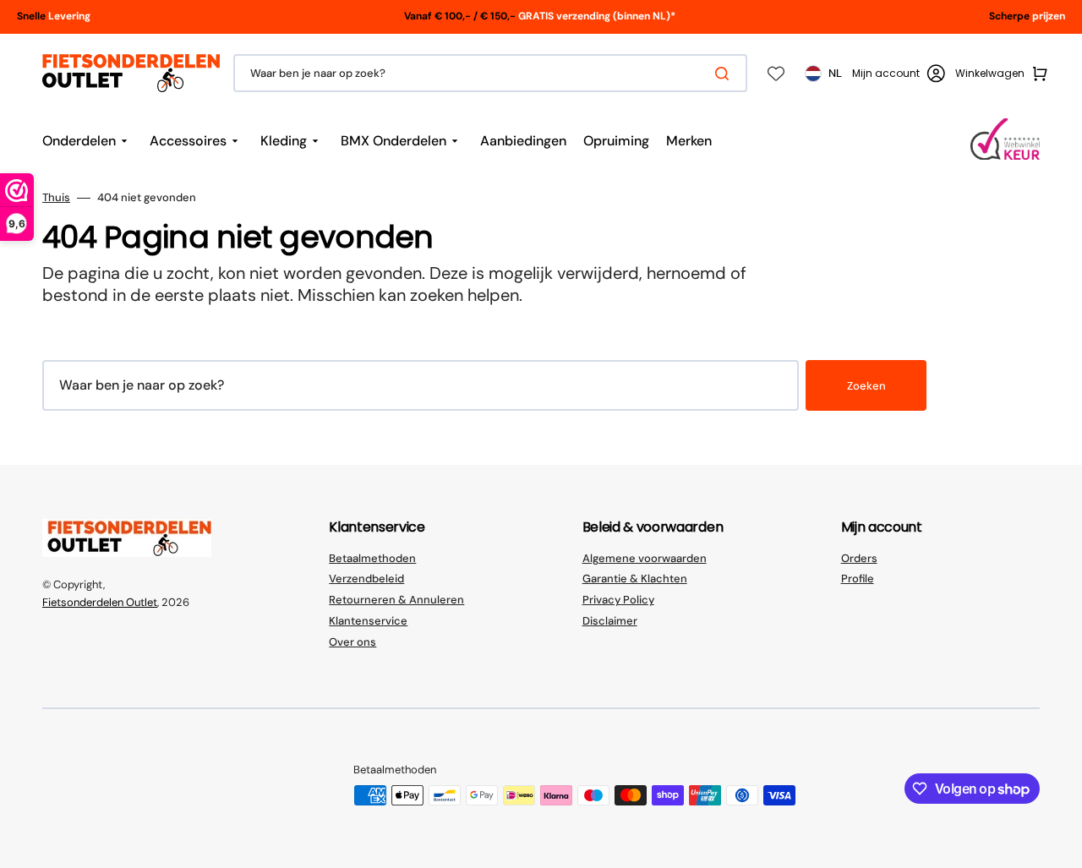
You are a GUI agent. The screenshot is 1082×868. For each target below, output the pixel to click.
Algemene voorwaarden (644, 558)
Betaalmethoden (372, 558)
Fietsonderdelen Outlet (99, 602)
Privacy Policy (618, 599)
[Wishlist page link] (776, 73)
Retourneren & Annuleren (396, 599)
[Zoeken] (725, 73)
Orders (859, 558)
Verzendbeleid (366, 578)
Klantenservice (368, 621)
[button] (898, 73)
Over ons (352, 642)
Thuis (56, 198)
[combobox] (490, 73)
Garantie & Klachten (634, 578)
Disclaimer (609, 621)
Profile (857, 578)
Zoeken (866, 386)
